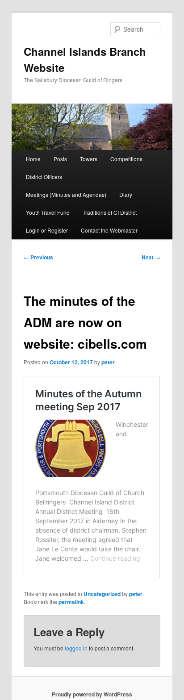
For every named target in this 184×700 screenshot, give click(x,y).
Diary (125, 194)
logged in (76, 680)
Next (151, 257)
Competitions (126, 158)
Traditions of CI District (110, 212)
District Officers (44, 176)
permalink (71, 634)
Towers (88, 158)
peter (108, 362)
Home (33, 158)
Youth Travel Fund (48, 212)
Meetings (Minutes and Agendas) (66, 194)
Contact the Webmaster (109, 230)
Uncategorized (102, 626)
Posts (60, 158)
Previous (38, 257)
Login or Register (47, 230)
